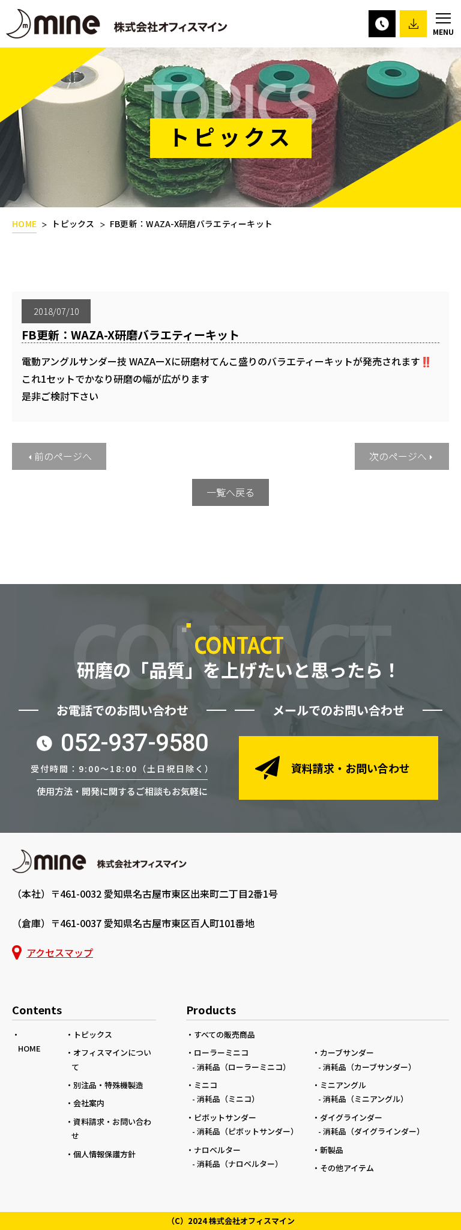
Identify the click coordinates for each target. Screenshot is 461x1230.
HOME (24, 224)
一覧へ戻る (230, 492)
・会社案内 (84, 1103)
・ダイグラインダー (347, 1117)
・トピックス (88, 1034)
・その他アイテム (343, 1168)
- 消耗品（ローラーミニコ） (241, 1067)
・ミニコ (201, 1085)
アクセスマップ (59, 952)
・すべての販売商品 (220, 1034)
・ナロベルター (213, 1149)
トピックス (73, 224)
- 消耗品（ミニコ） (225, 1098)
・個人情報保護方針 (100, 1154)
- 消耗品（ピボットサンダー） (245, 1131)
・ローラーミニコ (217, 1052)
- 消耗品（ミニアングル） (363, 1098)
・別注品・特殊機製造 (104, 1085)
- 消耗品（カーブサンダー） (367, 1067)
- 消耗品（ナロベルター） (237, 1163)
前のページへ (63, 456)
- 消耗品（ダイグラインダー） (371, 1131)
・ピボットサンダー (221, 1117)
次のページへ (398, 456)
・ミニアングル (339, 1085)
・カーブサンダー (343, 1052)
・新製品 (327, 1149)
